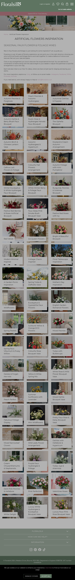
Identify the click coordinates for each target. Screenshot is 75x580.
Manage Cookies (31, 576)
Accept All (46, 576)
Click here (48, 568)
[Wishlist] (58, 4)
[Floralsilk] (11, 4)
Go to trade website (65, 9)
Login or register (45, 4)
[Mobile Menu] (72, 4)
